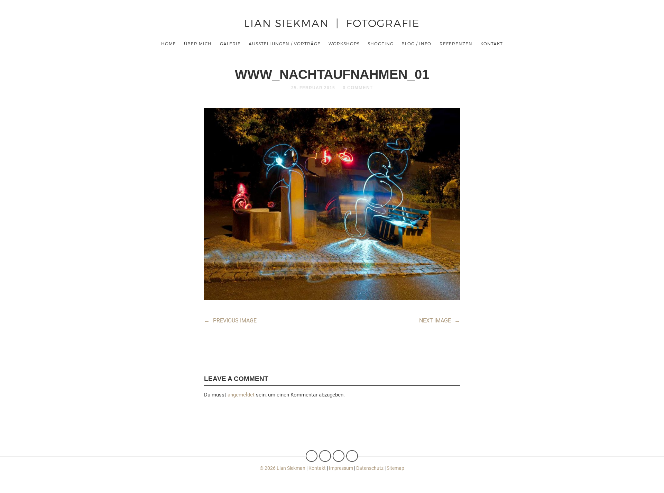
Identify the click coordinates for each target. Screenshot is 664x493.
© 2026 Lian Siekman (282, 468)
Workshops (344, 43)
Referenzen (456, 43)
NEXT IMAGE (439, 320)
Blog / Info (416, 43)
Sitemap (395, 468)
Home (168, 43)
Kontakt (491, 43)
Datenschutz (370, 468)
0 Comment (358, 87)
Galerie (230, 43)
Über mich (198, 43)
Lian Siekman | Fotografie (332, 22)
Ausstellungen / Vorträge (285, 43)
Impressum (341, 468)
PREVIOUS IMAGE (230, 320)
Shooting (381, 43)
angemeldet (241, 395)
